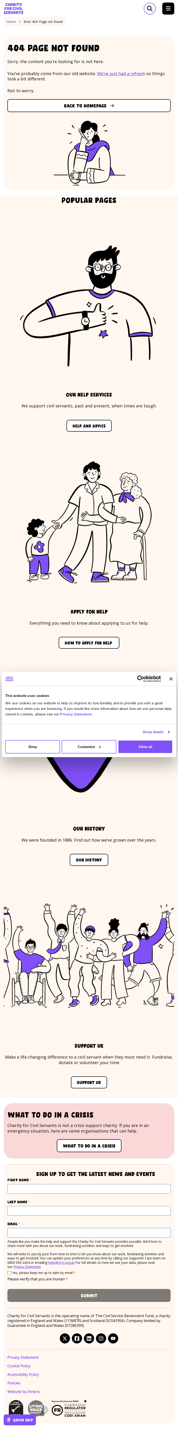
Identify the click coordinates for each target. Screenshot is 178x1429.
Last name (27, 1201)
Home (11, 22)
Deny (33, 746)
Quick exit (23, 1419)
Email (22, 1223)
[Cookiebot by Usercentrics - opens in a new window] (140, 678)
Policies (13, 1383)
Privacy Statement (76, 714)
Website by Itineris (23, 1391)
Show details (153, 732)
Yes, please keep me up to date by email (44, 1272)
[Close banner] (171, 679)
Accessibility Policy (23, 1374)
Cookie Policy (18, 1366)
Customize (86, 746)
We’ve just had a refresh (121, 73)
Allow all (145, 746)
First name (28, 1179)
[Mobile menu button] (168, 9)
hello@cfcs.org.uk (61, 1262)
